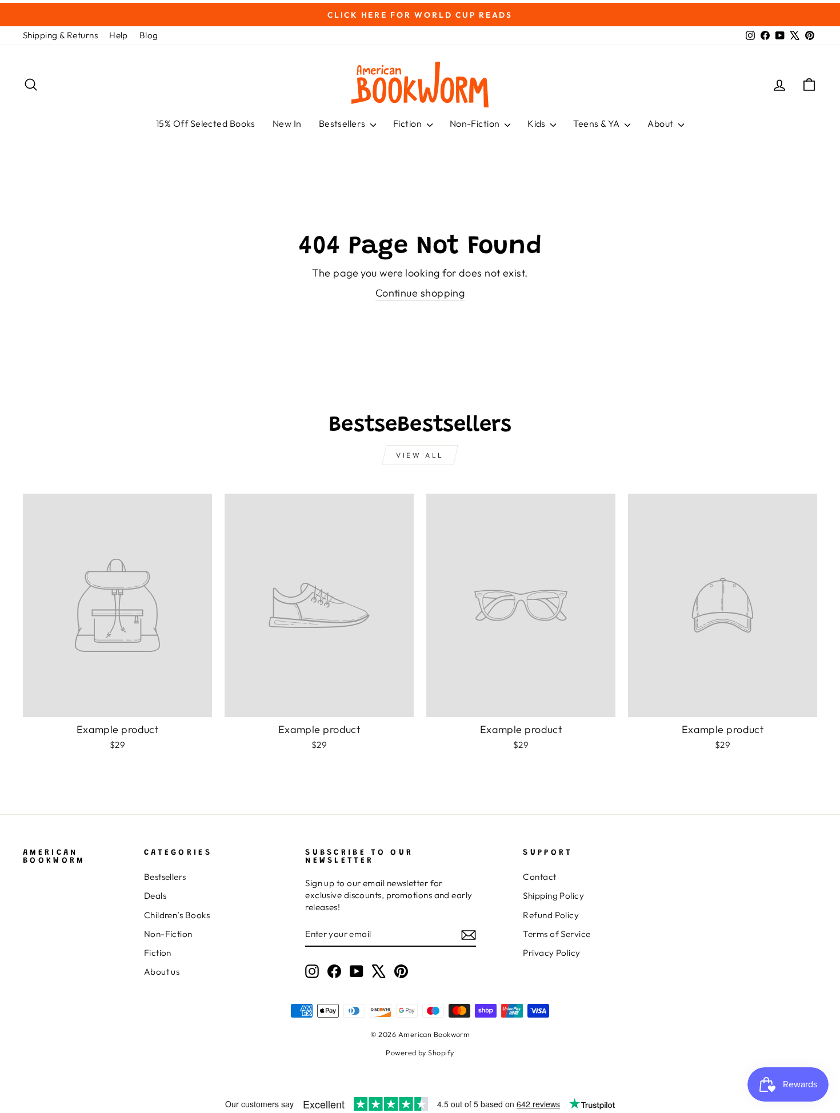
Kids (537, 123)
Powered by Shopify (420, 1052)
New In (287, 123)
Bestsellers (343, 123)
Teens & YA (597, 123)
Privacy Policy (551, 952)
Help (118, 35)
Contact (539, 876)
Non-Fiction (476, 123)
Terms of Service (556, 933)
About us (162, 971)
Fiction (408, 123)
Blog (148, 35)
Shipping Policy (553, 895)
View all (420, 455)
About (661, 123)
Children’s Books (177, 915)
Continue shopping (420, 292)
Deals (155, 895)
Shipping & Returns (60, 35)
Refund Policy (551, 915)
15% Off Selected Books (205, 123)
